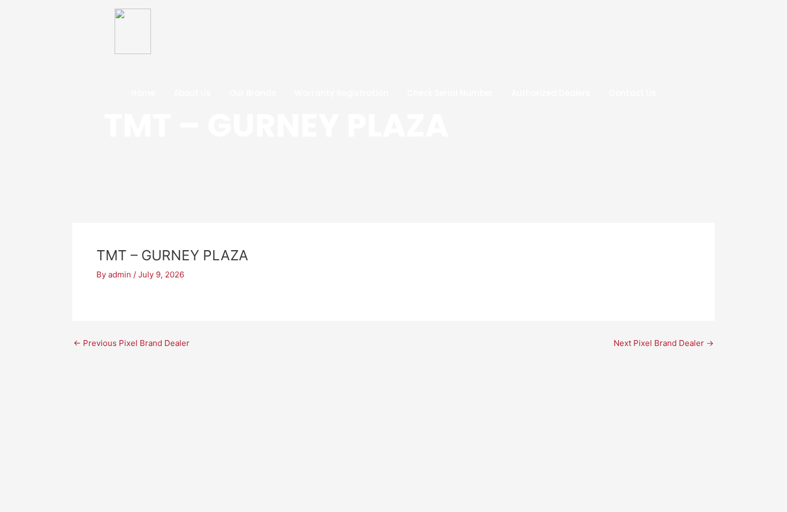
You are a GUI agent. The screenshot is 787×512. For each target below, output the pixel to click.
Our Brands (252, 93)
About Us (192, 93)
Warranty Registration (341, 93)
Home (143, 93)
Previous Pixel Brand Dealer (131, 343)
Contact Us (632, 93)
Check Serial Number (450, 93)
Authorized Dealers (551, 93)
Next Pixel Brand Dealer (664, 343)
